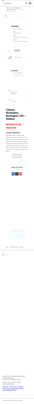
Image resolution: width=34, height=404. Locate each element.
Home (8, 7)
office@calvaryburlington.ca (20, 37)
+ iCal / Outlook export (17, 236)
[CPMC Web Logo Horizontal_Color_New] (14, 3)
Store (15, 386)
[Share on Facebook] (13, 173)
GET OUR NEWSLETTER (9, 390)
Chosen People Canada (16, 247)
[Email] (20, 173)
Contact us (20, 386)
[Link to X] (23, 402)
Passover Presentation (11, 9)
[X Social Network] (16, 173)
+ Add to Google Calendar (17, 231)
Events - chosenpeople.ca (16, 7)
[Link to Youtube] (28, 402)
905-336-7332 (16, 33)
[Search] (25, 3)
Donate (21, 388)
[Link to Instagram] (30, 402)
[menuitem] (25, 3)
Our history (6, 386)
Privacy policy (6, 388)
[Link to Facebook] (25, 402)
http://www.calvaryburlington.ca (21, 41)
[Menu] (29, 3)
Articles (11, 386)
